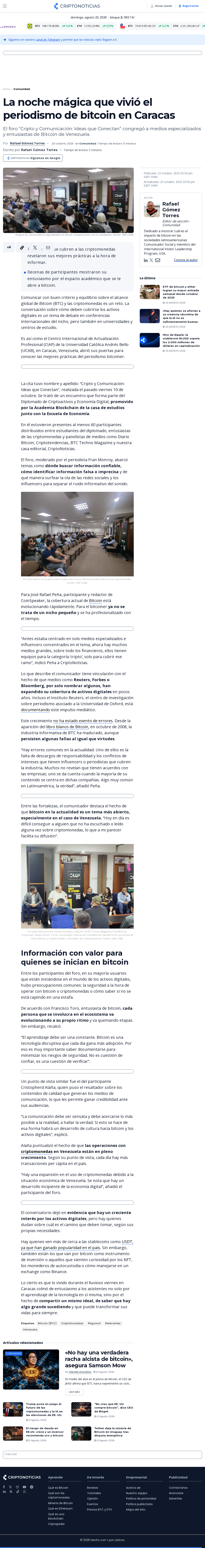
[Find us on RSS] (11, 1491)
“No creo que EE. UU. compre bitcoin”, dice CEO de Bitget (113, 1407)
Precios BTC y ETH (99, 1510)
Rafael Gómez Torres (27, 143)
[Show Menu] (5, 6)
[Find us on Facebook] (4, 1487)
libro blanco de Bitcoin (67, 726)
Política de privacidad (141, 1499)
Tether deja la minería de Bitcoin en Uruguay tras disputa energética (112, 1432)
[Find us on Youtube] (24, 1487)
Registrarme (191, 6)
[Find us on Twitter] (10, 1487)
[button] (28, 247)
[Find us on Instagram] (17, 1487)
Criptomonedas (72, 1323)
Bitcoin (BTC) (47, 1323)
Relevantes (113, 1323)
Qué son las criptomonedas (59, 1495)
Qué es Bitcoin (58, 1488)
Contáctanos (178, 1488)
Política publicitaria (139, 1504)
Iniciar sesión (163, 6)
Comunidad (21, 89)
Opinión (92, 1499)
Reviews (92, 1488)
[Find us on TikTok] (17, 1492)
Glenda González (80, 1372)
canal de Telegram (48, 39)
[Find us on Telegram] (31, 1487)
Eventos (92, 1504)
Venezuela (30, 1329)
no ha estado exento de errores (83, 720)
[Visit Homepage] (76, 6)
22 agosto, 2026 (104, 1372)
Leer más (76, 1391)
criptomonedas (37, 1151)
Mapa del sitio (135, 1510)
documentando (35, 709)
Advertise (175, 1499)
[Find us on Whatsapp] (24, 1491)
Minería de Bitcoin (60, 1503)
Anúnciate (176, 1493)
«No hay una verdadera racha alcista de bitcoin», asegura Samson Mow (99, 1359)
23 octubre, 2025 (62, 143)
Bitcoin (95, 600)
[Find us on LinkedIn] (4, 1491)
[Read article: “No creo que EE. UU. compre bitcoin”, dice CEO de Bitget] (81, 1409)
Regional (94, 1323)
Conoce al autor (186, 260)
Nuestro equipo (136, 1493)
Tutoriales (94, 1493)
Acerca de (133, 1488)
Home (6, 89)
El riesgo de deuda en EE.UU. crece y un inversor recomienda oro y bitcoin (45, 1432)
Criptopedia (56, 1524)
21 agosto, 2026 (37, 1420)
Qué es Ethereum (60, 1509)
